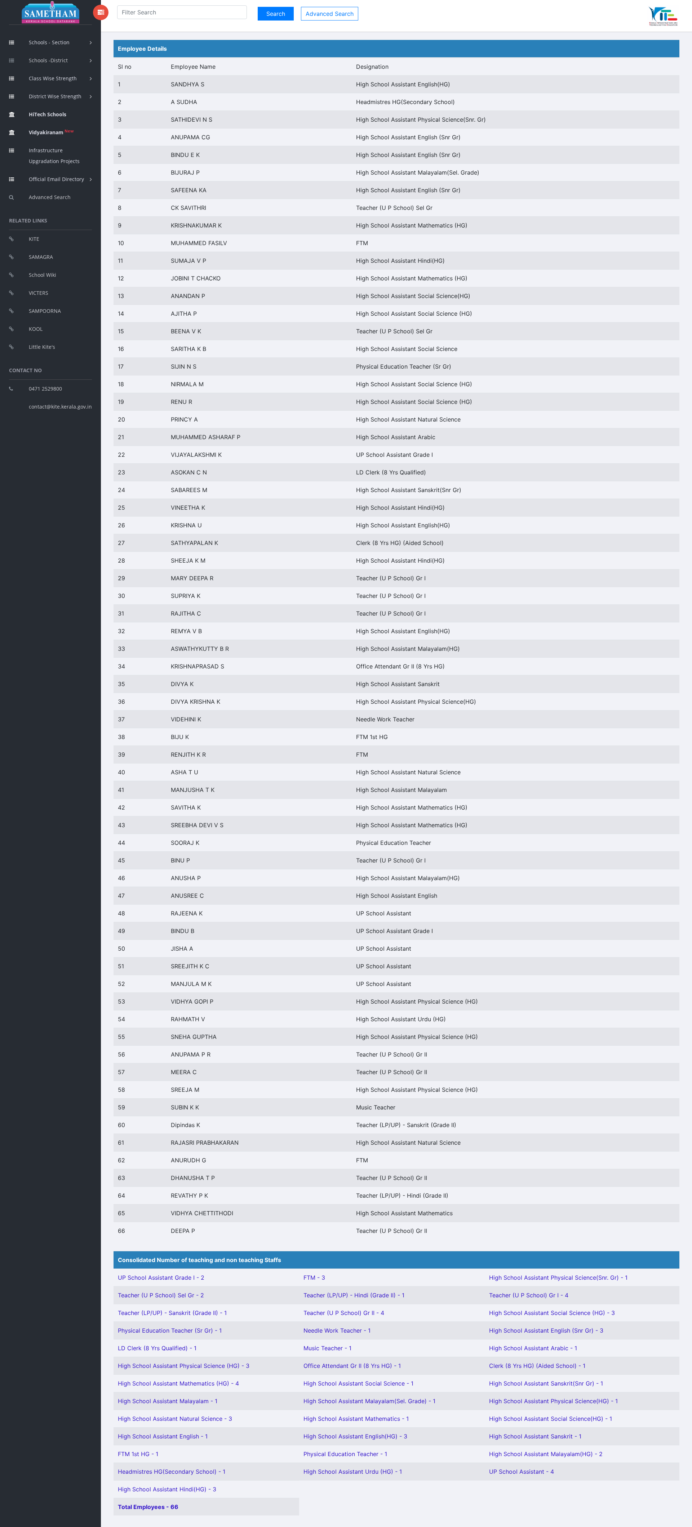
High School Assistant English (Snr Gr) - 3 (546, 1330)
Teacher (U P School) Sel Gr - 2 (161, 1295)
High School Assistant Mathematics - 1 (356, 1418)
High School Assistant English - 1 (163, 1436)
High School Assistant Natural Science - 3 (175, 1418)
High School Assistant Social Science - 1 (358, 1383)
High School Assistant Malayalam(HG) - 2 (546, 1454)
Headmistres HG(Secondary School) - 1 (171, 1471)
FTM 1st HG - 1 (138, 1454)
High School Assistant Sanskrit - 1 (535, 1436)
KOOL (36, 328)
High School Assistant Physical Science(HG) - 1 (553, 1401)
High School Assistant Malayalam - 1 (167, 1401)
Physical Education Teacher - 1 (345, 1454)
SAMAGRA (41, 256)
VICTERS (38, 292)
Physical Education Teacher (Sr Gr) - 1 (170, 1330)
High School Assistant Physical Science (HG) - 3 (183, 1365)
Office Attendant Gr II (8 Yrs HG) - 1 (352, 1365)
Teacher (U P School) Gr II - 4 (343, 1312)
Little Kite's (42, 346)
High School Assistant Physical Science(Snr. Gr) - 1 (558, 1277)
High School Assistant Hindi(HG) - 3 (167, 1489)
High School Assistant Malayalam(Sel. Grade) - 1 (369, 1401)
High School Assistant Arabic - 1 (533, 1348)
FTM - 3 (314, 1277)
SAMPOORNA (45, 310)
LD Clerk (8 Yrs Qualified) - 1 (157, 1348)
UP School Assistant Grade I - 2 (161, 1277)
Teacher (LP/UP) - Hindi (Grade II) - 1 (353, 1295)
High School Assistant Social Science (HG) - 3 (552, 1312)
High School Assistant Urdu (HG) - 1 (352, 1471)
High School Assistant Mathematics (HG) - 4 (178, 1383)
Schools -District (48, 60)
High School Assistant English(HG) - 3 (355, 1436)
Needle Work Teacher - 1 (337, 1330)
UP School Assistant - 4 (521, 1471)
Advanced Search (50, 197)
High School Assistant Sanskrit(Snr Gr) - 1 (546, 1383)
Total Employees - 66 (148, 1506)
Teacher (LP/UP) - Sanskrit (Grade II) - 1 (172, 1312)
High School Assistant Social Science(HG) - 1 (550, 1418)
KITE (34, 238)
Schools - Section (49, 42)
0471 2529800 (45, 388)
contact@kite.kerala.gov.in (60, 406)
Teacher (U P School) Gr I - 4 (528, 1295)
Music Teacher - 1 (327, 1348)
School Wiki (42, 274)
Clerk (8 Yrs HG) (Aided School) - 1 (537, 1365)
